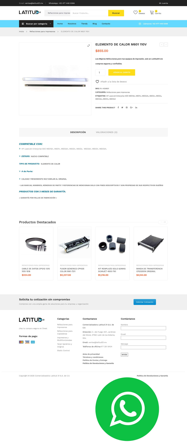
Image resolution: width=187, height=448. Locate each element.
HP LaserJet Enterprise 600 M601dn (120, 96)
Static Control (63, 350)
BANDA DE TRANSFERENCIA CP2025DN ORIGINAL (149, 270)
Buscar (116, 13)
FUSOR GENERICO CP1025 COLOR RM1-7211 (72, 270)
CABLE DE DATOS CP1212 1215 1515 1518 (36, 270)
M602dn (145, 96)
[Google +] (131, 107)
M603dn (98, 99)
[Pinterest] (127, 107)
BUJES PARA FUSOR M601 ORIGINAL (161, 44)
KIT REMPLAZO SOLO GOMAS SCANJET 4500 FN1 (112, 270)
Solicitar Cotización (144, 302)
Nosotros (72, 24)
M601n (138, 96)
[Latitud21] (30, 12)
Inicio (21, 31)
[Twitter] (122, 107)
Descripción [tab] (78, 132)
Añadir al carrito (121, 72)
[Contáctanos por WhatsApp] (127, 409)
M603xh (112, 99)
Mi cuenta (163, 3)
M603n (105, 99)
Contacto (106, 24)
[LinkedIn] (136, 107)
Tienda (84, 24)
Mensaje (124, 344)
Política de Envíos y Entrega (95, 360)
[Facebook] (118, 107)
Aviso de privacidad (91, 354)
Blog (95, 24)
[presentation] (161, 222)
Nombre (124, 325)
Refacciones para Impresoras (42, 31)
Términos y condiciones (93, 357)
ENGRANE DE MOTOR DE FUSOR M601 (166, 44)
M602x (158, 96)
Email (123, 334)
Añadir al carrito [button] (31, 279)
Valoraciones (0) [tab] (106, 132)
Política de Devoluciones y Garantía (98, 363)
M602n (152, 96)
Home (60, 24)
